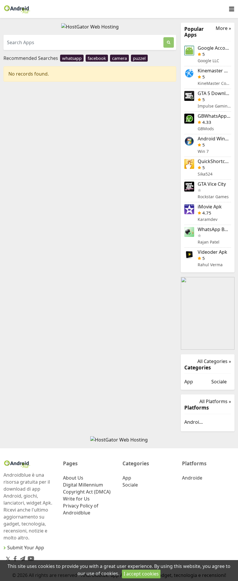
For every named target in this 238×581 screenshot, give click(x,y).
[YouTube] (29, 557)
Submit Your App (25, 547)
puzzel (139, 58)
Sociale (219, 381)
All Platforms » (215, 401)
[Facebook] (14, 557)
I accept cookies (141, 574)
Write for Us (76, 499)
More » (223, 28)
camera (119, 58)
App (188, 381)
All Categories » (214, 361)
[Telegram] (21, 557)
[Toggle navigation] (232, 9)
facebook (97, 58)
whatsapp (72, 58)
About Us (73, 478)
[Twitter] (8, 558)
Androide (194, 422)
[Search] (168, 42)
